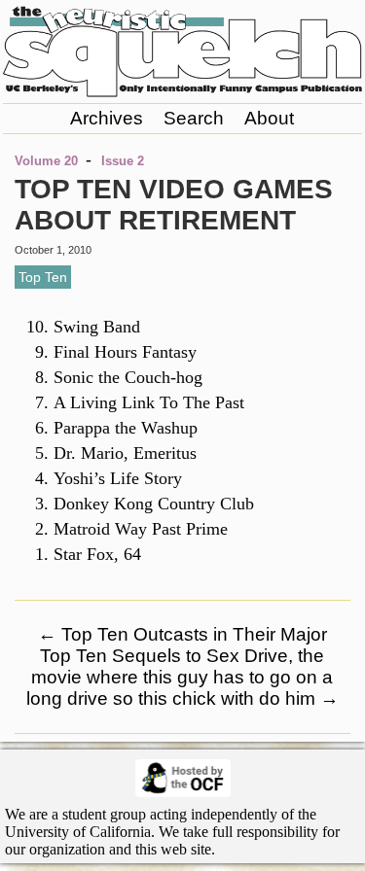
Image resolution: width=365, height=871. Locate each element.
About (269, 118)
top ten (42, 277)
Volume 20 (46, 161)
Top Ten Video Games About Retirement (174, 204)
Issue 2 (122, 161)
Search (194, 118)
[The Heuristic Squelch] (182, 92)
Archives (106, 118)
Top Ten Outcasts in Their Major (182, 634)
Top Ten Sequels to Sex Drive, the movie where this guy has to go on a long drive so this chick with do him (182, 677)
